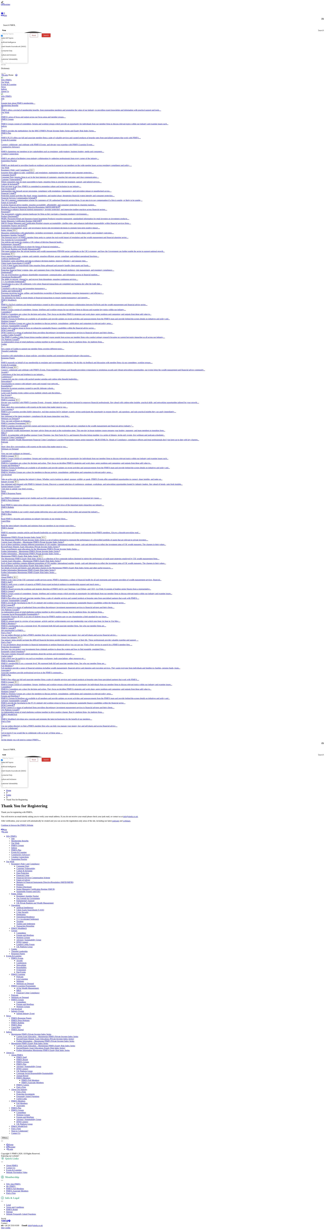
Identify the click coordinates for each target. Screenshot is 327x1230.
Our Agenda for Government (28, 898)
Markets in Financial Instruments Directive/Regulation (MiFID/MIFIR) (44, 882)
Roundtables (21, 967)
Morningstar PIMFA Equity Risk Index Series (29, 1043)
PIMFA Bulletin (17, 1023)
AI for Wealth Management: (27, 988)
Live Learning (22, 979)
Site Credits (5, 1228)
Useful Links (21, 1099)
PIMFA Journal (17, 1030)
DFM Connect (22, 942)
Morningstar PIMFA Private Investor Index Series (31, 1034)
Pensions (20, 884)
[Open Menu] (2, 1161)
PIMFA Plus (16, 850)
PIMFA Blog (16, 1025)
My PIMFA (11, 1186)
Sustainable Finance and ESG (28, 891)
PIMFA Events (17, 958)
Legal (8, 1205)
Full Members (22, 1103)
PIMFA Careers (22, 1085)
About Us (5, 91)
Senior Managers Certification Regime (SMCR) (35, 889)
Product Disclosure (24, 887)
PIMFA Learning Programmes (23, 986)
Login (5, 75)
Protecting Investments (25, 1094)
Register (7, 4)
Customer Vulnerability (25, 868)
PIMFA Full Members (30, 1080)
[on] (5, 64)
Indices (4, 89)
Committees (21, 933)
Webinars (20, 981)
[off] (2, 64)
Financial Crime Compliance (27, 993)
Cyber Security (22, 912)
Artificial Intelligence (24, 908)
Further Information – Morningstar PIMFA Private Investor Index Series (45, 1041)
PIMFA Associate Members (32, 1082)
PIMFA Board (22, 1059)
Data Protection (22, 873)
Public (8, 795)
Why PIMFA (6, 80)
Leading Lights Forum (25, 944)
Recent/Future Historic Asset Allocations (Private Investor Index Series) (45, 1039)
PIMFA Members (23, 1078)
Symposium (21, 970)
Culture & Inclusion (24, 871)
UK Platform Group (24, 947)
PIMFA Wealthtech (19, 928)
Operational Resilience (25, 917)
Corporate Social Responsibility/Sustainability (34, 1073)
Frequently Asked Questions (27, 1096)
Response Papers (18, 954)
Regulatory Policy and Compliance (25, 864)
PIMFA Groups (17, 845)
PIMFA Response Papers (21, 1018)
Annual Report (22, 1076)
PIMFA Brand (12, 1209)
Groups (14, 931)
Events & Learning (8, 84)
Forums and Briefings (25, 935)
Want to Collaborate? (19, 1131)
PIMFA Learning (18, 974)
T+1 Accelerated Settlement (27, 919)
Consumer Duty (22, 866)
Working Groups (23, 937)
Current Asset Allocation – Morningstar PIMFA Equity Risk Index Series (45, 1046)
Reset (34, 35)
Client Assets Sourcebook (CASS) (30, 910)
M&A (18, 990)
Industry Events (17, 1011)
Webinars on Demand (25, 983)
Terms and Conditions (15, 1207)
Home (8, 790)
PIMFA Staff (21, 1057)
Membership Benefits (19, 841)
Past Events (21, 972)
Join (5, 15)
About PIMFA (17, 1055)
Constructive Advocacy (20, 855)
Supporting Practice (19, 859)
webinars (126, 821)
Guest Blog (15, 1027)
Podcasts (19, 977)
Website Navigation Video (16, 1172)
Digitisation (21, 914)
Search (46, 35)
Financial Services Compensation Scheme (33, 878)
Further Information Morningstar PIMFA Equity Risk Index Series (43, 1050)
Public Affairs (16, 894)
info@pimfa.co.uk (130, 816)
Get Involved (16, 1009)
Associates (20, 1106)
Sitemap (9, 1212)
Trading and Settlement (25, 924)
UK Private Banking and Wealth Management (35, 903)
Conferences (21, 963)
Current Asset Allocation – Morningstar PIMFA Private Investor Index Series (47, 1036)
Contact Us (15, 1133)
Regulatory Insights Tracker (27, 896)
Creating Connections (20, 857)
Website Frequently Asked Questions (21, 1214)
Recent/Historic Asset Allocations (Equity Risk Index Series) (40, 1048)
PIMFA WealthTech (19, 1126)
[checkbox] (14, 37)
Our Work (5, 82)
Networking (21, 965)
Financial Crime (22, 875)
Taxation (19, 921)
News (3, 87)
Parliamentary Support (25, 901)
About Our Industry (19, 1089)
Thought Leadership (19, 951)
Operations (15, 905)
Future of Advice (23, 880)
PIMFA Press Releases (20, 1020)
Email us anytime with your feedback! (35, 1156)
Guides (14, 949)
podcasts (115, 821)
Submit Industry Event (25, 1013)
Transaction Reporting (25, 926)
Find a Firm (21, 1087)
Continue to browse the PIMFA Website (17, 825)
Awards (19, 960)
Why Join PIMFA (13, 1184)
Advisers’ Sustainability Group (28, 940)
